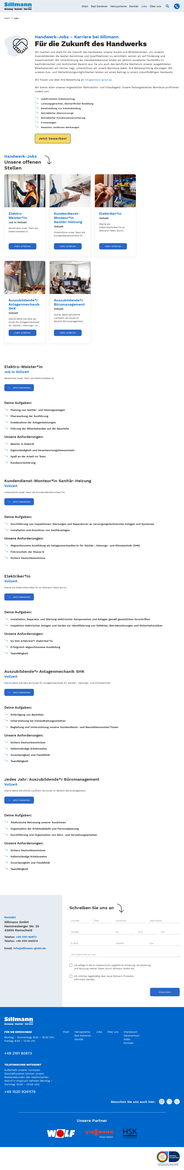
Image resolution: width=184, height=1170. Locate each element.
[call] (177, 6)
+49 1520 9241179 (20, 1092)
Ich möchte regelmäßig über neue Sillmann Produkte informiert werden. (104, 978)
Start (85, 6)
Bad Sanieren (99, 6)
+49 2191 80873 (26, 937)
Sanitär (133, 6)
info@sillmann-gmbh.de (98, 79)
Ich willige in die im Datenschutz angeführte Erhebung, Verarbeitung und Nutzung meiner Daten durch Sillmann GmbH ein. (112, 967)
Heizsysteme (118, 6)
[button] (167, 6)
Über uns (155, 6)
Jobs (144, 6)
